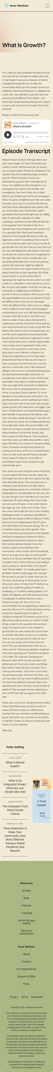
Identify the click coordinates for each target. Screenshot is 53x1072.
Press (26, 984)
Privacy (14, 997)
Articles (26, 891)
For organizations (26, 969)
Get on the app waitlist (26, 922)
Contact (26, 962)
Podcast (26, 906)
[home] (21, 5)
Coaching (26, 913)
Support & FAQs (26, 976)
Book (26, 898)
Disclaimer (37, 997)
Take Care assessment (26, 932)
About (26, 954)
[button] (47, 5)
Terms (24, 997)
